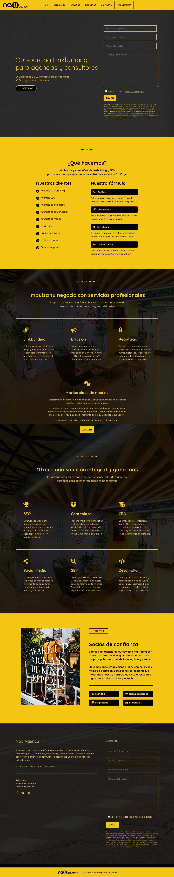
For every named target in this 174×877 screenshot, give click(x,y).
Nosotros (90, 5)
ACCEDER (87, 429)
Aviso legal (21, 780)
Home (45, 5)
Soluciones (59, 5)
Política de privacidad (26, 783)
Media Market (124, 5)
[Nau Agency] (15, 5)
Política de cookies (25, 786)
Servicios (75, 5)
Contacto (106, 5)
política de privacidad (134, 91)
